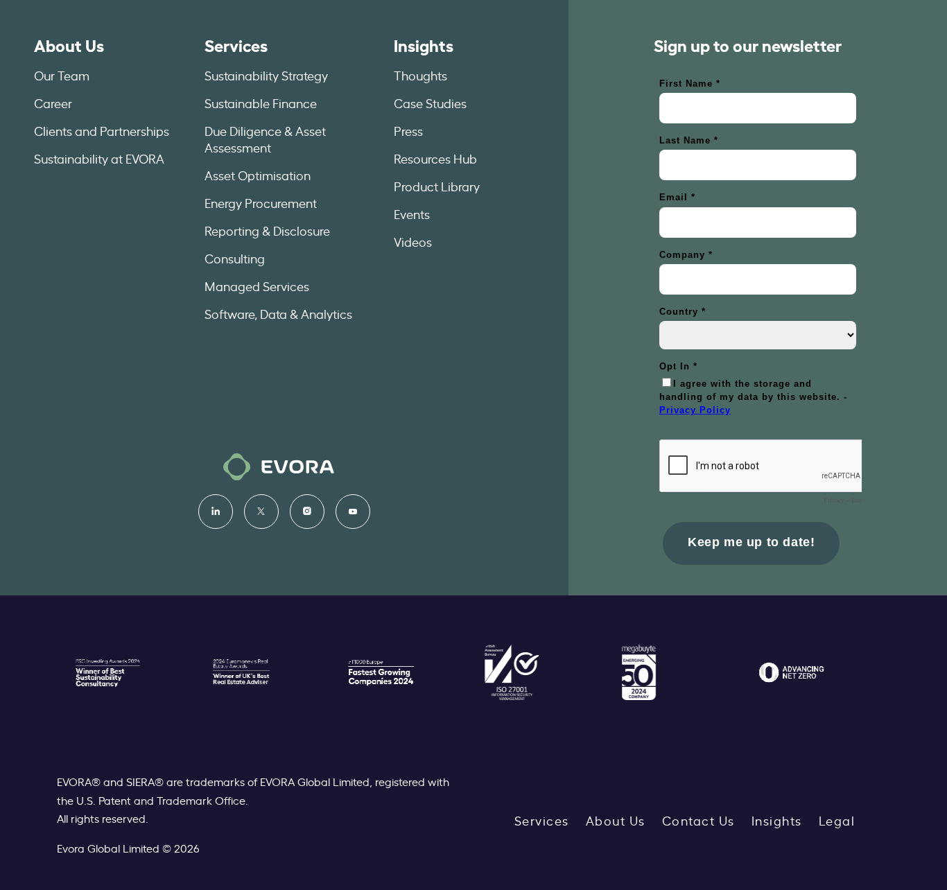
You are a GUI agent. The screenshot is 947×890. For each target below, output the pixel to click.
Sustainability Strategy (266, 75)
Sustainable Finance (261, 102)
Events (412, 213)
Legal (837, 820)
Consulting (235, 258)
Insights (423, 44)
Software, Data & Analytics (278, 313)
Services (236, 44)
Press (408, 130)
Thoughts (420, 75)
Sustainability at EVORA (99, 158)
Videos (413, 241)
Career (53, 102)
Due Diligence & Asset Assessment (265, 138)
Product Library (437, 185)
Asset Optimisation (258, 174)
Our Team (61, 75)
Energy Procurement (261, 202)
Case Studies (430, 102)
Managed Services (257, 285)
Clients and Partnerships (101, 130)
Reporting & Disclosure (267, 230)
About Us (69, 44)
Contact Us (698, 820)
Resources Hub (435, 158)
